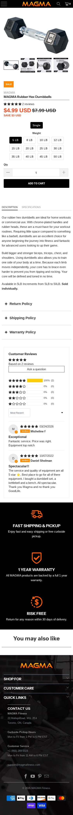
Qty (6, 164)
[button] (11, 65)
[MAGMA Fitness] (36, 4)
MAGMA (9, 92)
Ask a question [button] (36, 369)
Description (10, 207)
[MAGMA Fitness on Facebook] (26, 776)
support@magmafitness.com (24, 764)
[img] (29, 426)
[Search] (58, 4)
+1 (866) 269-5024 (18, 750)
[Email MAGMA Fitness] (47, 776)
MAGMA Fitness (40, 788)
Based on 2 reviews (21, 364)
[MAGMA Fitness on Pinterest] (40, 776)
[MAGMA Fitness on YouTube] (33, 776)
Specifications (31, 207)
